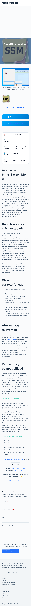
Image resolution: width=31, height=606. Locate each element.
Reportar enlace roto (15, 129)
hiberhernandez (10, 3)
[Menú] (25, 3)
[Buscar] (28, 3)
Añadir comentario (8, 525)
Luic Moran (5, 595)
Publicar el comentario (10, 551)
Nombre (5, 502)
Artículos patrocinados (9, 585)
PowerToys (12, 339)
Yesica (4, 597)
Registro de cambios (16, 123)
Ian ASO (4, 593)
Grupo (16, 470)
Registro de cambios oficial (13, 459)
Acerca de (5, 578)
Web (3, 517)
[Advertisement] (15, 22)
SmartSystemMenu (14, 107)
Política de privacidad (9, 582)
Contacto (5, 580)
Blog (13, 468)
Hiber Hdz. (5, 591)
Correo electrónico (8, 510)
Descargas (20, 468)
